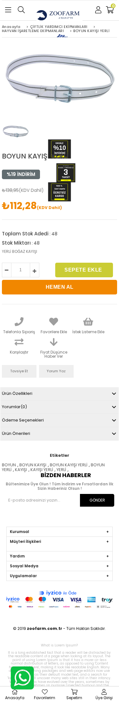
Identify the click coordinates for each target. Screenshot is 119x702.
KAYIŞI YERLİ (41, 470)
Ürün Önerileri (16, 433)
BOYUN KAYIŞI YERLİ (68, 465)
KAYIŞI (21, 470)
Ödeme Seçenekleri (23, 420)
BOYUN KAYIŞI (32, 465)
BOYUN (9, 465)
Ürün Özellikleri (17, 393)
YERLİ (61, 470)
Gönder (97, 500)
